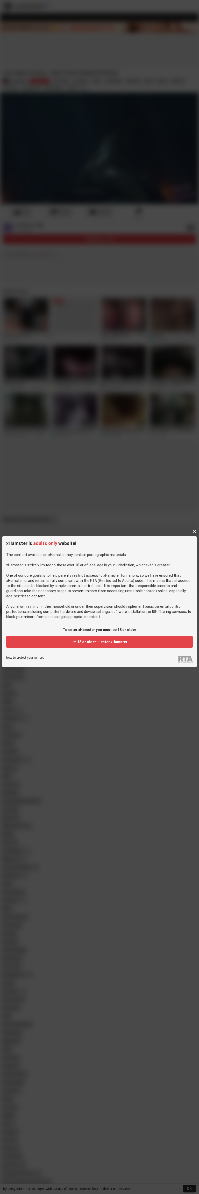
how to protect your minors (25, 657)
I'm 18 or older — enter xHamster (99, 642)
